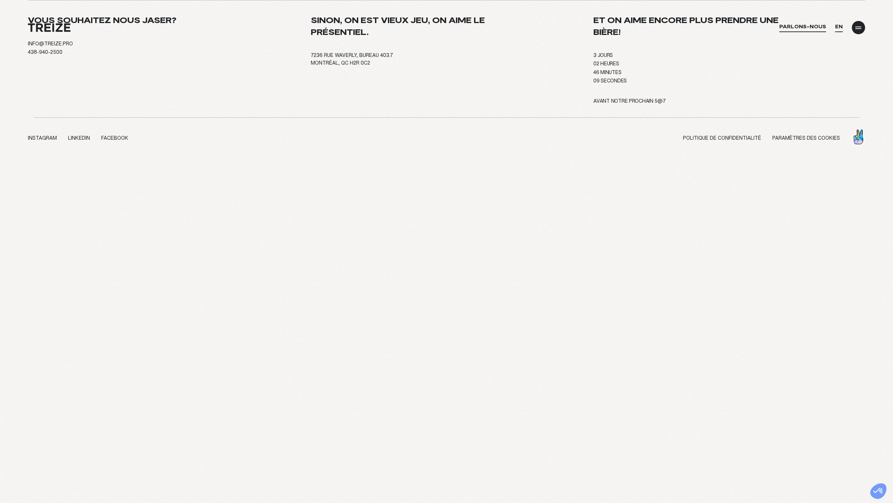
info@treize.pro (50, 43)
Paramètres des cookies (806, 138)
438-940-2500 (45, 52)
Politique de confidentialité (722, 138)
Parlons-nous (802, 26)
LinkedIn (79, 138)
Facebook (114, 138)
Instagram (42, 138)
